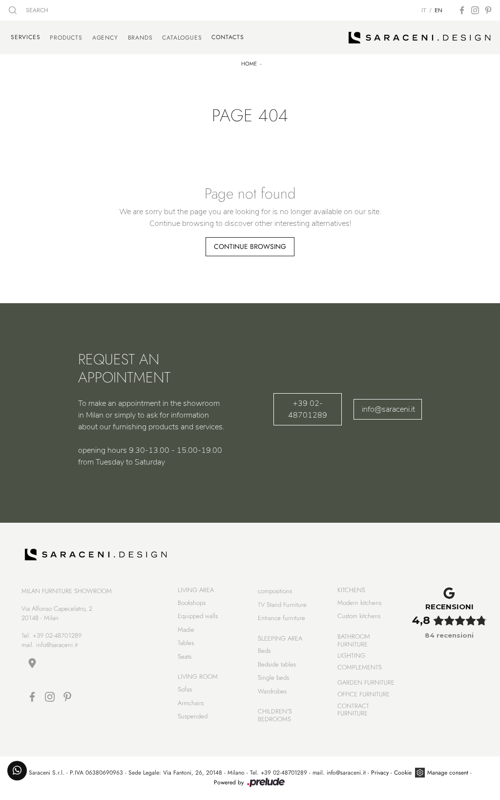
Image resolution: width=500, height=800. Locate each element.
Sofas (185, 689)
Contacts (227, 37)
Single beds (273, 677)
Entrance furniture (281, 617)
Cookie (403, 772)
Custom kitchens (358, 616)
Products (66, 37)
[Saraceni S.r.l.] (419, 37)
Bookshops (192, 602)
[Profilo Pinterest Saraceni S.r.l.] (488, 10)
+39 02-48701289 (307, 409)
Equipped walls (198, 616)
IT (423, 10)
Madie (186, 629)
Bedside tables (277, 664)
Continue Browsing (250, 246)
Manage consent (447, 772)
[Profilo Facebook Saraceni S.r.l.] (462, 10)
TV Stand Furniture (282, 604)
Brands (140, 37)
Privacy (380, 772)
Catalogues (182, 37)
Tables (186, 642)
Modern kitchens (359, 602)
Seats (184, 656)
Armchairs (191, 703)
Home (249, 63)
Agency (105, 37)
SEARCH (36, 10)
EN (438, 10)
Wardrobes (272, 691)
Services (25, 37)
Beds (264, 650)
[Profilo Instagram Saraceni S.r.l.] (475, 10)
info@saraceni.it (388, 409)
